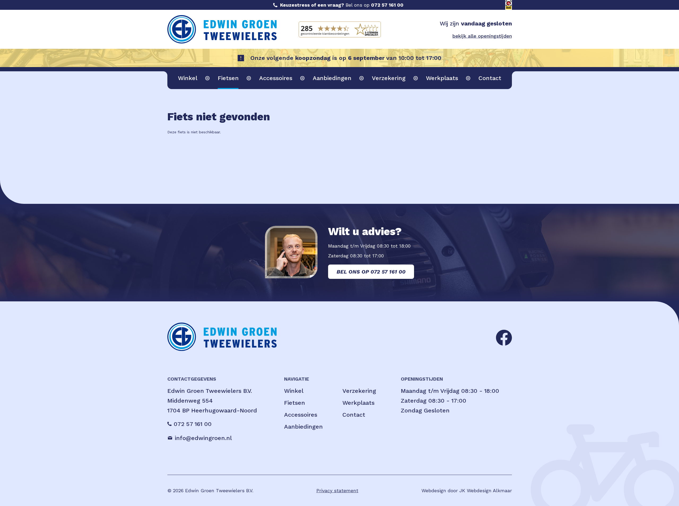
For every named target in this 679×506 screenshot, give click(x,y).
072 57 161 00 (387, 5)
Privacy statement (337, 490)
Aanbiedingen (332, 78)
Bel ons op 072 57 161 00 (371, 272)
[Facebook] (504, 337)
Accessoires (275, 78)
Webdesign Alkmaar (489, 490)
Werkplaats (442, 78)
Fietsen (228, 78)
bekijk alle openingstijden (482, 36)
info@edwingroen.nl (203, 438)
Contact (489, 78)
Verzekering (389, 78)
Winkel (187, 78)
